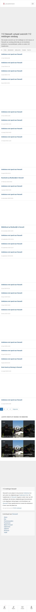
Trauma (24, 50)
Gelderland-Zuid (23, 495)
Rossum (6, 530)
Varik (5, 532)
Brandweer (10, 50)
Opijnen (6, 528)
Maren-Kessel (8, 525)
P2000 (5, 50)
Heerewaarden (8, 521)
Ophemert (7, 526)
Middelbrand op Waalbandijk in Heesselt (12, 227)
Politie (29, 50)
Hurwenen (7, 523)
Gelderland (27, 493)
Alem (5, 517)
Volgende (15, 409)
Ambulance (18, 50)
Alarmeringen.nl (9, 3)
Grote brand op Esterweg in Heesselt (11, 367)
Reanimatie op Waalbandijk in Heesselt (12, 178)
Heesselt (13, 497)
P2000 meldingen (17, 508)
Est (5, 519)
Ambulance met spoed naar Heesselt (11, 54)
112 (1, 50)
